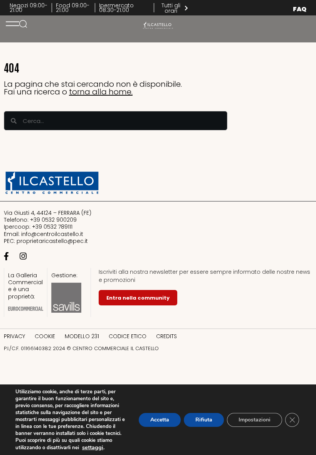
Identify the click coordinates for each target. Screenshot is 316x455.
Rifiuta (203, 419)
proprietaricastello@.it (52, 241)
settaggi (92, 447)
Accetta (159, 419)
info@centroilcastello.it (52, 234)
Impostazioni (255, 419)
